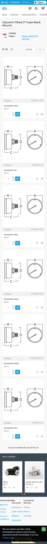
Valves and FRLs (29, 14)
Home (4, 14)
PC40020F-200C (11, 299)
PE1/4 (5, 482)
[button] (22, 494)
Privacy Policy (8, 538)
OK (44, 529)
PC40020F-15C (10, 170)
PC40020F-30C (10, 428)
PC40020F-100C (11, 106)
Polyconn (14, 14)
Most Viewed (8, 457)
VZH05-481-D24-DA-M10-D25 (35, 482)
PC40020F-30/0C (11, 363)
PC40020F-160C (11, 235)
